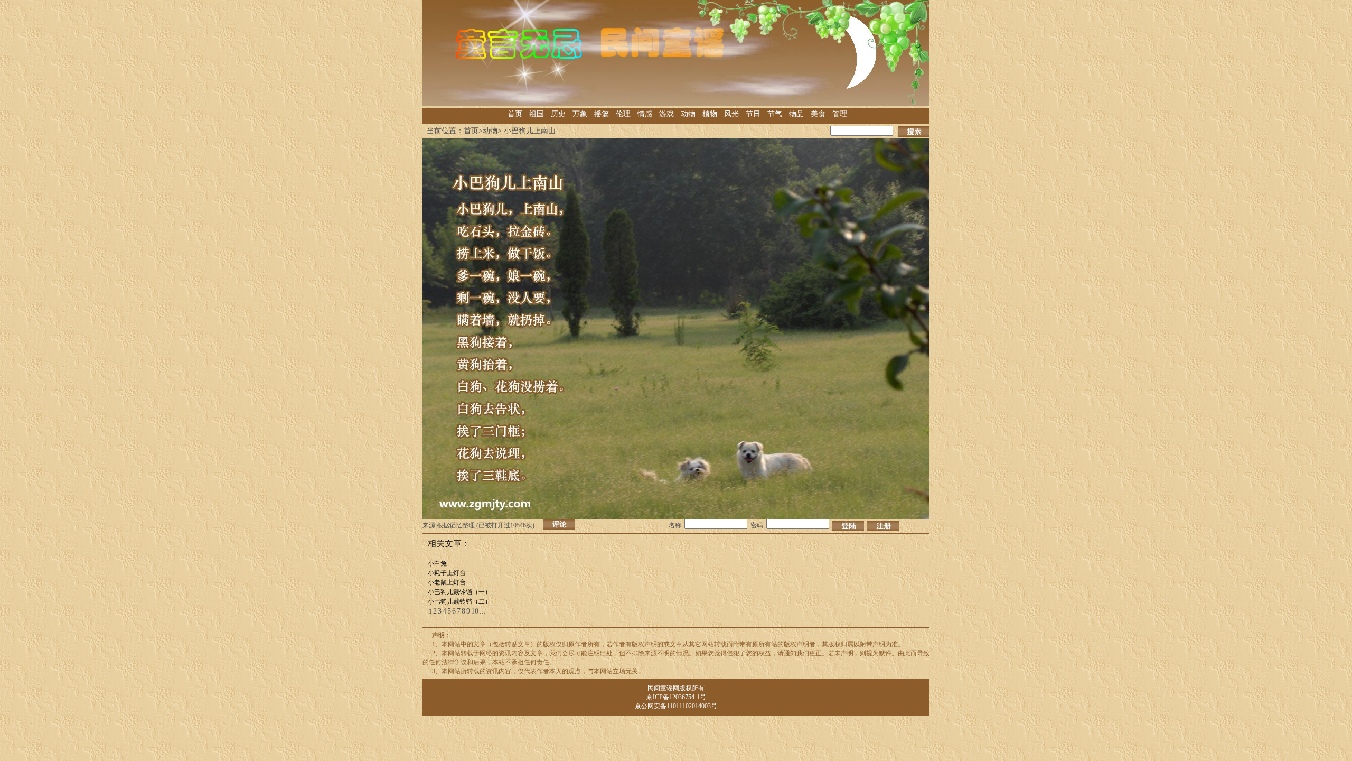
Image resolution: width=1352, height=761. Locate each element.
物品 (796, 114)
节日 (753, 114)
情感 (644, 114)
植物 (709, 114)
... (483, 611)
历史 (558, 114)
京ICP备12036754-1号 (676, 697)
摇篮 (601, 114)
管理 (839, 114)
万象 (579, 114)
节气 (774, 114)
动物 (688, 114)
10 (474, 611)
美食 (818, 114)
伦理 (623, 114)
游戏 (666, 114)
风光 (731, 114)
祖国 (536, 114)
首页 (515, 114)
